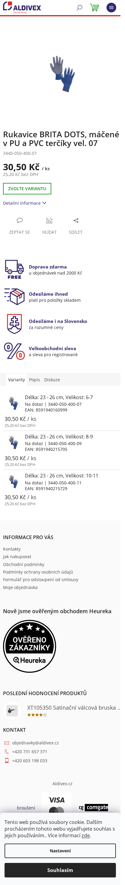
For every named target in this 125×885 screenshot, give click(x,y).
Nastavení (60, 851)
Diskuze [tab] (52, 379)
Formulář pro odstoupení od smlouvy (40, 579)
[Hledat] (79, 8)
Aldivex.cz (62, 783)
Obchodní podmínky (23, 564)
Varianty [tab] (16, 379)
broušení (26, 808)
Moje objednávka (20, 587)
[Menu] (111, 8)
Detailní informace (22, 203)
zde (86, 835)
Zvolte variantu (27, 188)
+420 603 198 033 (29, 760)
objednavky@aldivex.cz (35, 743)
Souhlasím (60, 870)
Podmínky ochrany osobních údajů (38, 572)
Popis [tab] (34, 379)
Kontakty (12, 549)
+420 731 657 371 (29, 751)
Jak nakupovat (17, 556)
